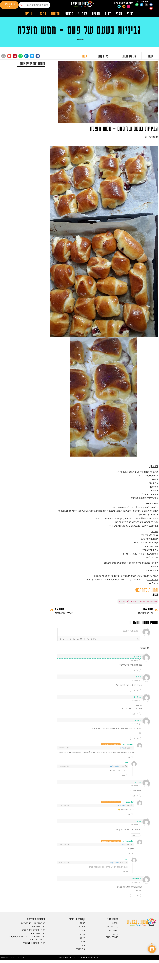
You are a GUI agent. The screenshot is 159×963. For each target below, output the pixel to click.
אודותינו (115, 922)
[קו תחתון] (67, 638)
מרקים (82, 934)
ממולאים (81, 930)
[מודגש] (60, 638)
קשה (150, 56)
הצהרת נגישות (112, 937)
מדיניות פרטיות (112, 926)
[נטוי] (63, 638)
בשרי (130, 13)
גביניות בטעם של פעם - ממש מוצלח (142, 601)
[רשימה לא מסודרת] (77, 638)
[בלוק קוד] (84, 638)
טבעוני (69, 13)
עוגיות (82, 941)
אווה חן (122, 748)
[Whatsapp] (137, 4)
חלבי (119, 13)
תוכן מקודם (80, 948)
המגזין (42, 13)
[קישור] (88, 638)
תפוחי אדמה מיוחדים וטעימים (33, 929)
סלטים (96, 13)
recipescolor (128, 744)
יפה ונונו (122, 601)
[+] (94, 639)
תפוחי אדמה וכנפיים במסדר (34, 942)
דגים (108, 13)
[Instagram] (146, 4)
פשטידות (81, 945)
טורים (29, 13)
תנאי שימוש (113, 930)
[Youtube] (151, 8)
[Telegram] (141, 4)
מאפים (82, 926)
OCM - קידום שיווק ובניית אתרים (12, 957)
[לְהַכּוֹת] (70, 638)
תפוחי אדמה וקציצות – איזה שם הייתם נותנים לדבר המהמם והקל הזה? (25, 938)
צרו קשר (114, 934)
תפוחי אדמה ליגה (38, 933)
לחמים (82, 922)
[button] (38, 56)
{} (91, 639)
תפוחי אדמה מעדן (38, 926)
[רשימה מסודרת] (74, 638)
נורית (123, 844)
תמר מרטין (121, 805)
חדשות (55, 13)
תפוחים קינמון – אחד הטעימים (33, 923)
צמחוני (82, 13)
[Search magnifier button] (21, 5)
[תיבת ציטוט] (81, 638)
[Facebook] (151, 4)
